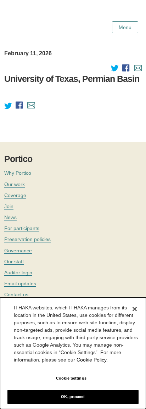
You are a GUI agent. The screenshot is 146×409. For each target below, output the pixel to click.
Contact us (16, 294)
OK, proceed (73, 396)
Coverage (15, 195)
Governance (18, 250)
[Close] (134, 309)
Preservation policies (27, 239)
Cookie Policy (91, 360)
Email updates (20, 283)
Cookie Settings (71, 378)
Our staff (14, 261)
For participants (21, 228)
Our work (14, 184)
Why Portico (17, 173)
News (10, 217)
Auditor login (18, 272)
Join (8, 206)
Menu (125, 27)
